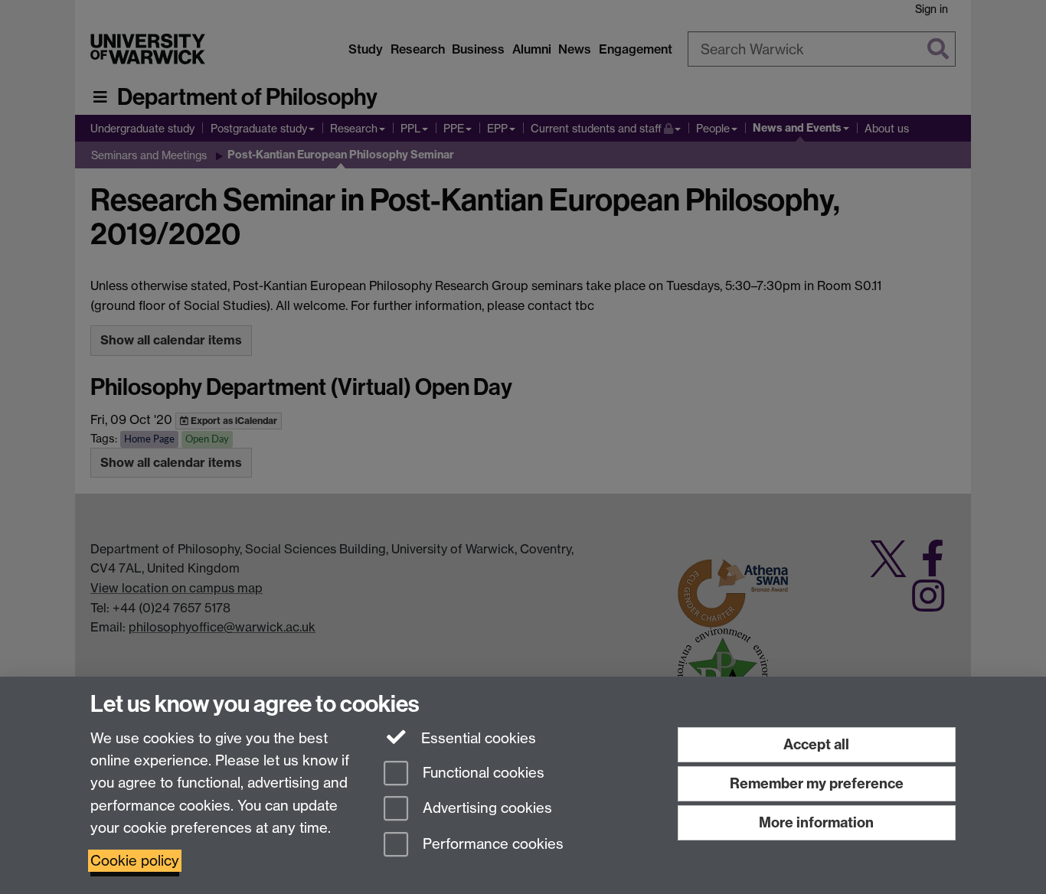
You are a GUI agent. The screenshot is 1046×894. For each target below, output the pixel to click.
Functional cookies (481, 772)
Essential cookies (476, 738)
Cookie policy (134, 861)
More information (816, 822)
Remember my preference (817, 783)
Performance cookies (491, 844)
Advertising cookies (485, 808)
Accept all (816, 744)
